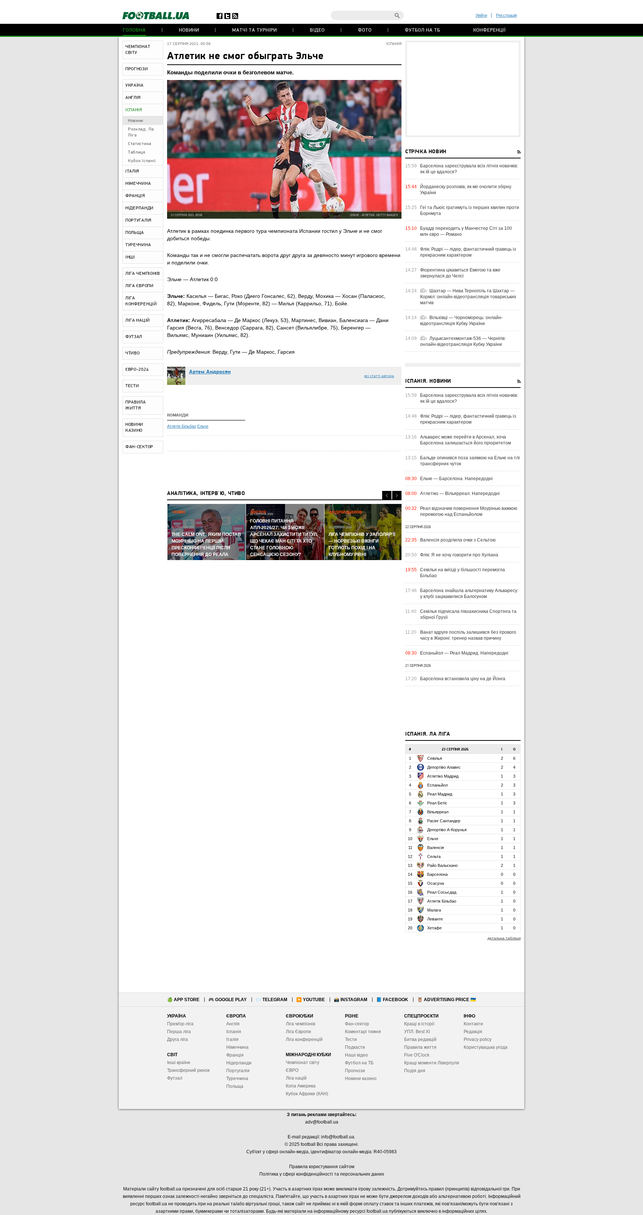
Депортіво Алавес (444, 767)
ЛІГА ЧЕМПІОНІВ (142, 273)
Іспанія (233, 1031)
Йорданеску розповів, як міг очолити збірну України (465, 189)
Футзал (174, 1078)
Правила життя (420, 1047)
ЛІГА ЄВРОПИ (139, 286)
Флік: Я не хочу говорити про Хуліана (459, 554)
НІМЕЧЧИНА (138, 183)
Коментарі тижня (363, 1031)
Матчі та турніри (254, 30)
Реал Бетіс (437, 803)
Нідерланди (239, 1062)
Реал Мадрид (439, 794)
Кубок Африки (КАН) (307, 1093)
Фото (365, 30)
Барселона (437, 874)
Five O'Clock (416, 1055)
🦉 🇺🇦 (446, 999)
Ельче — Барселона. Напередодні (456, 478)
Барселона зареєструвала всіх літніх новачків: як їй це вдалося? (469, 168)
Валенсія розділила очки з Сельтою (458, 540)
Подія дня (414, 1070)
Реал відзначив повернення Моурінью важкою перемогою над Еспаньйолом (468, 511)
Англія (233, 1023)
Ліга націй (296, 1078)
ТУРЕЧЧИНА (138, 245)
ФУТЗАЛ (133, 337)
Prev (386, 495)
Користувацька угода (486, 1047)
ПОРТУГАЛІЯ (138, 220)
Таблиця (136, 152)
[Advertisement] (463, 88)
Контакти (473, 1023)
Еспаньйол (437, 785)
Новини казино (361, 1078)
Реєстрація (506, 15)
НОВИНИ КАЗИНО (134, 427)
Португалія (238, 1070)
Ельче (202, 426)
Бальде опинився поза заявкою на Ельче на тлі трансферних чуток (470, 460)
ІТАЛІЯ (132, 171)
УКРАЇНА (134, 85)
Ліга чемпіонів (300, 1023)
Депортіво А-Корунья (447, 829)
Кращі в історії (419, 1023)
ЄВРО (292, 1070)
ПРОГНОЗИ (136, 69)
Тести (351, 1039)
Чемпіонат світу (302, 1062)
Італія (232, 1039)
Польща (234, 1086)
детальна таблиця (504, 938)
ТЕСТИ (132, 386)
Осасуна (435, 883)
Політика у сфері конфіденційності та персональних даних (321, 1174)
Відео (317, 30)
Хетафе (434, 928)
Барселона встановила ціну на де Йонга (462, 678)
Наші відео (356, 1055)
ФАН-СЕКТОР (139, 447)
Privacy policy (478, 1039)
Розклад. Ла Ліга (141, 132)
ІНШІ (130, 257)
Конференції (489, 30)
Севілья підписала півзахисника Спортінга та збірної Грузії (468, 614)
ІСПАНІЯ (133, 110)
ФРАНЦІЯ (135, 196)
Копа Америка (301, 1086)
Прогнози (355, 1070)
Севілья (434, 758)
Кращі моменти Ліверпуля (431, 1062)
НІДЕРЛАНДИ (139, 208)
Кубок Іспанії (142, 161)
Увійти (481, 15)
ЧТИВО (132, 353)
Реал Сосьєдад (441, 892)
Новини (189, 30)
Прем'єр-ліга (180, 1023)
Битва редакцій (420, 1039)
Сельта (434, 856)
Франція (235, 1055)
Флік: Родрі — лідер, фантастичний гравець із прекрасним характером (468, 252)
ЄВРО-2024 (136, 369)
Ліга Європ (297, 1031)
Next (397, 495)
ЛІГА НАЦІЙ (137, 320)
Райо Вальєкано (442, 865)
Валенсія (435, 847)
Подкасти (355, 1047)
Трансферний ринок (188, 1070)
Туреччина (237, 1078)
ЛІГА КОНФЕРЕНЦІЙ (141, 301)
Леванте (435, 919)
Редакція (473, 1031)
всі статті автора (379, 376)
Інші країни (178, 1062)
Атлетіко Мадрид (442, 776)
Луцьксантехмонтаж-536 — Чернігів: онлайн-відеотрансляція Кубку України (463, 341)
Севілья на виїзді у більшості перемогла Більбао (462, 572)
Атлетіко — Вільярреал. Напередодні (460, 493)
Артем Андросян (210, 372)
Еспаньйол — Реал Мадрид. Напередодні (464, 653)
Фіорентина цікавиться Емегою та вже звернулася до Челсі (460, 273)
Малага (434, 910)
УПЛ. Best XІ (417, 1031)
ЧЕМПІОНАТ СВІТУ (137, 50)
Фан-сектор (357, 1023)
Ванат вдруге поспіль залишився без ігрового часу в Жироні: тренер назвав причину (468, 635)
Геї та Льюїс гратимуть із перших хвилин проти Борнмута (469, 210)
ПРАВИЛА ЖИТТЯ (135, 405)
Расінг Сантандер (443, 821)
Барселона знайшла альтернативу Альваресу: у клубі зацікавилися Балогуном (469, 593)
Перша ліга (179, 1031)
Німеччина (237, 1047)
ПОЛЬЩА (134, 233)
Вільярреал (437, 812)
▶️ (310, 999)
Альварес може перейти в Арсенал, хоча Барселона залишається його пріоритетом (465, 440)
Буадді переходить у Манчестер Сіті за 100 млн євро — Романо (466, 231)
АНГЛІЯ (133, 98)
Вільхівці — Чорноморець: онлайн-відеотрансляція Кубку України (461, 320)
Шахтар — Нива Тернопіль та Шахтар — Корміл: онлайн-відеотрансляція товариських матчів (468, 296)
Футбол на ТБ (422, 30)
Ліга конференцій (304, 1039)
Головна (134, 30)
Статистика (139, 144)
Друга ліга (177, 1039)
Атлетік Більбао (181, 426)
